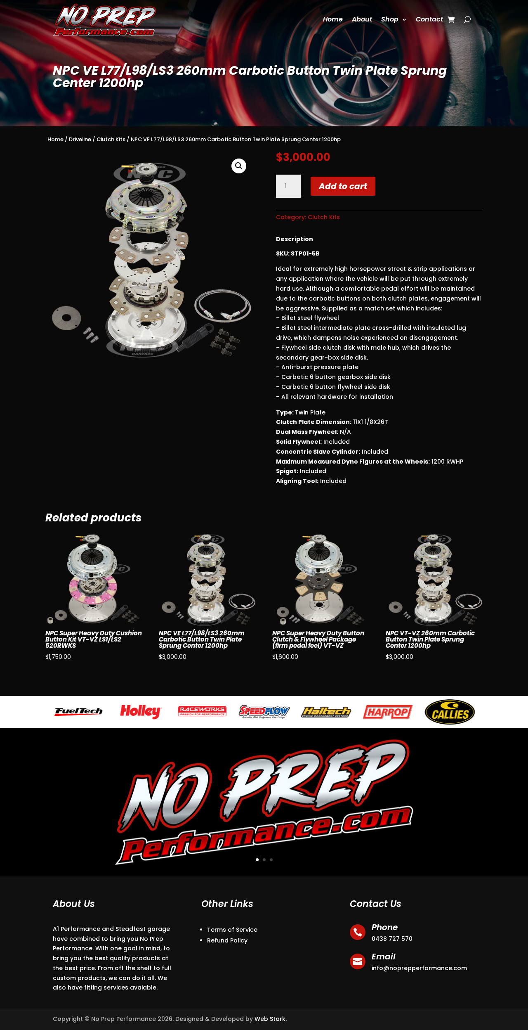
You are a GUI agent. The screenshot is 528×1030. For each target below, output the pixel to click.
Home (333, 19)
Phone (385, 927)
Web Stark (270, 1019)
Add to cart (343, 186)
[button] (238, 166)
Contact (429, 19)
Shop (389, 19)
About (362, 19)
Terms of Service (232, 930)
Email (384, 956)
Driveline (80, 139)
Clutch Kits (111, 139)
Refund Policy (227, 940)
